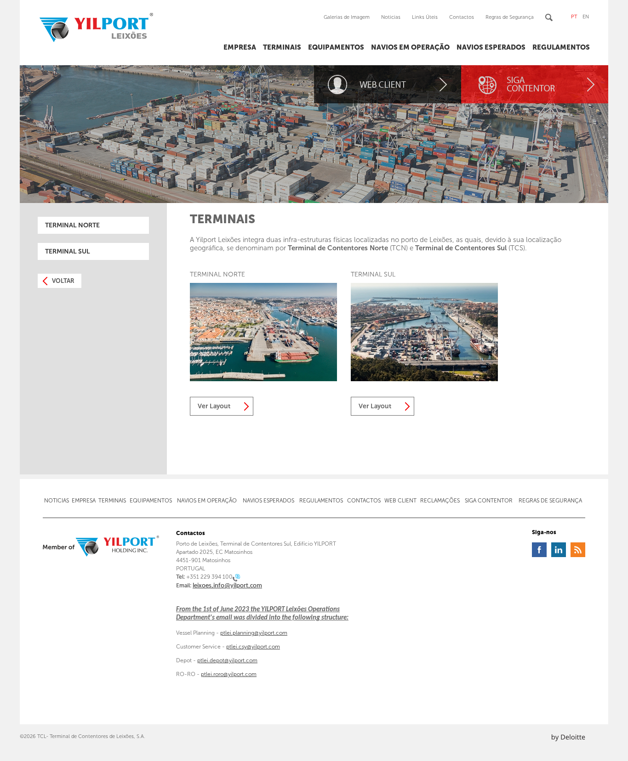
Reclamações (440, 500)
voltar (63, 280)
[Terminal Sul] (424, 379)
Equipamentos (336, 47)
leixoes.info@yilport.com (227, 585)
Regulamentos (561, 47)
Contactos (461, 17)
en (585, 17)
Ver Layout (214, 406)
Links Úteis (425, 17)
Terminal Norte (72, 225)
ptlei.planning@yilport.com (253, 633)
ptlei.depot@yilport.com (227, 660)
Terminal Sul (67, 251)
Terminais (282, 47)
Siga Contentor (489, 500)
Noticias (390, 17)
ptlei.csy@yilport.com (253, 646)
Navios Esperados (491, 47)
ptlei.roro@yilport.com (229, 674)
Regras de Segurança (509, 17)
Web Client (400, 500)
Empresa (239, 47)
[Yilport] (101, 547)
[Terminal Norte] (263, 379)
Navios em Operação (410, 47)
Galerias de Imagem (347, 17)
